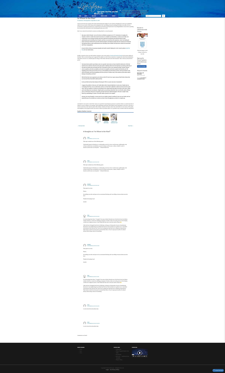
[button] (139, 353)
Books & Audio (104, 16)
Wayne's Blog (119, 359)
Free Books (118, 354)
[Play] (133, 356)
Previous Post (81, 125)
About (85, 16)
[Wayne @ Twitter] (98, 13)
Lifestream (118, 349)
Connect (113, 16)
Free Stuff (94, 16)
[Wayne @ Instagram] (101, 13)
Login (107, 369)
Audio (81, 349)
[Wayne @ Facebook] (95, 13)
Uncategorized (87, 20)
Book (81, 351)
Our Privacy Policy (114, 369)
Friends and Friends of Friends (116, 55)
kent (88, 304)
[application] (140, 353)
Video (81, 352)
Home (80, 16)
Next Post (130, 125)
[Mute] (144, 356)
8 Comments (80, 20)
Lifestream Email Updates (142, 66)
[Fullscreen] (146, 356)
